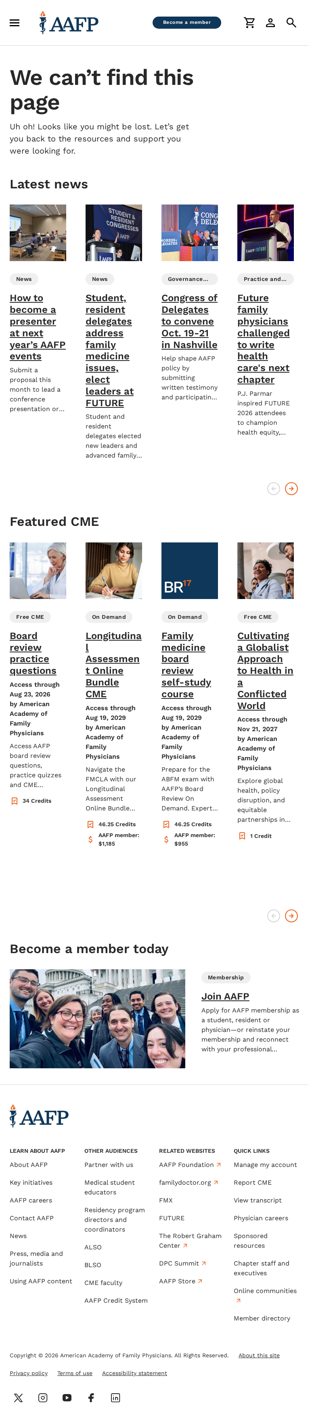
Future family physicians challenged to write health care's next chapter (263, 338)
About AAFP (29, 1165)
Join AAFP (225, 996)
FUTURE (171, 1218)
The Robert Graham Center (190, 1240)
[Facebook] (91, 1398)
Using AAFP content (41, 1281)
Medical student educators (109, 1187)
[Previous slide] (274, 489)
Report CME (253, 1182)
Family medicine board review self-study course (186, 665)
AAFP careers (31, 1200)
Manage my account (265, 1165)
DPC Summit (179, 1263)
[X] (18, 1398)
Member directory (262, 1318)
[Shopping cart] (249, 23)
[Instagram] (43, 1398)
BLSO (92, 1265)
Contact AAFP (32, 1218)
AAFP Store (177, 1281)
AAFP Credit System (116, 1300)
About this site (259, 1355)
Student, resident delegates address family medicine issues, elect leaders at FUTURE (110, 350)
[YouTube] (67, 1398)
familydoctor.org (185, 1182)
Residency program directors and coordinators (114, 1219)
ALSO (93, 1247)
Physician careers (261, 1218)
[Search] (291, 23)
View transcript (258, 1200)
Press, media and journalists (36, 1258)
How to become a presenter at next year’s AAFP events (38, 327)
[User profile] (270, 23)
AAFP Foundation (186, 1165)
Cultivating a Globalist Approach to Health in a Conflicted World (265, 670)
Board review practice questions (33, 653)
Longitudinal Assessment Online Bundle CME (114, 665)
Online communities (265, 1291)
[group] (38, 309)
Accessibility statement (134, 1373)
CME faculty (103, 1283)
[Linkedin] (115, 1398)
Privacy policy (29, 1373)
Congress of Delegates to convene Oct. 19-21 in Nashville (189, 321)
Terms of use (74, 1373)
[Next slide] (291, 489)
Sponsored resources (251, 1240)
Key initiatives (31, 1182)
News (18, 1236)
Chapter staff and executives (261, 1268)
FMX (166, 1200)
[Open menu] (14, 23)
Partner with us (108, 1165)
